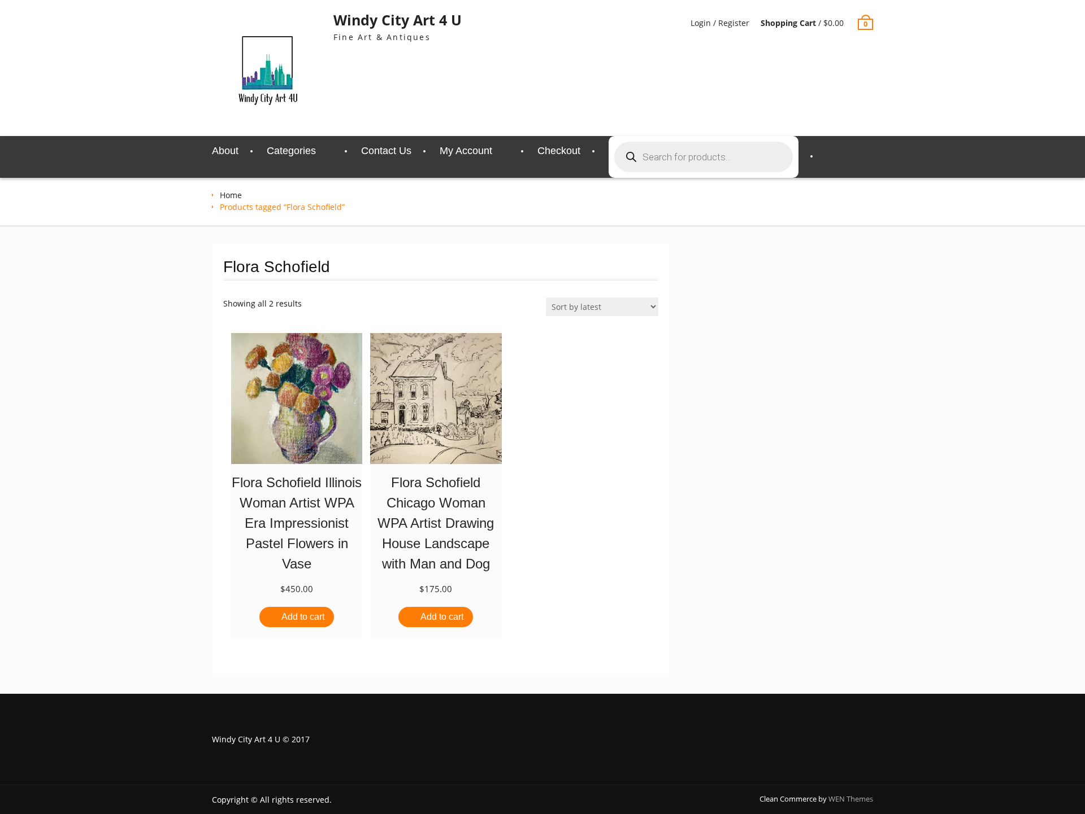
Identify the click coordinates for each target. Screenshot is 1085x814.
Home (231, 195)
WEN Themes (850, 799)
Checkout (558, 150)
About (225, 150)
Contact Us (386, 150)
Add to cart (302, 617)
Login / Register (720, 22)
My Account (466, 150)
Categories (291, 150)
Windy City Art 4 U (397, 19)
